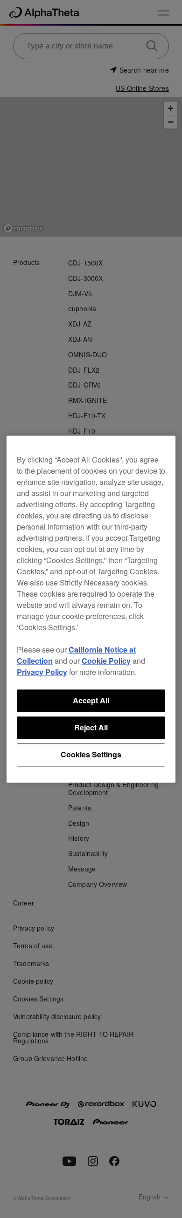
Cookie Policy (106, 660)
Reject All (91, 727)
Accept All (91, 700)
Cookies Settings (91, 754)
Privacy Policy (42, 672)
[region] (91, 609)
